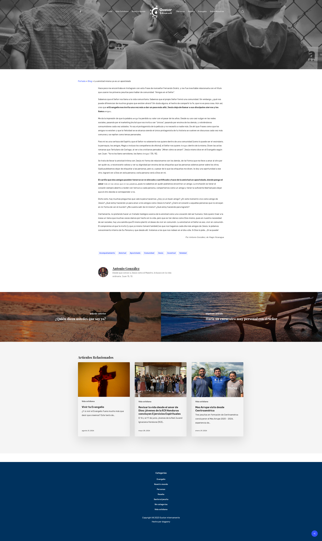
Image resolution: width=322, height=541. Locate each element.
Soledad (183, 253)
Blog (90, 81)
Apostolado (135, 253)
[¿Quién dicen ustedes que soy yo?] (80, 317)
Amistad (122, 253)
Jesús (160, 253)
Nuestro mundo (161, 484)
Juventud (171, 253)
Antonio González (125, 268)
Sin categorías (161, 504)
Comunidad (149, 253)
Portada (82, 81)
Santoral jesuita (161, 499)
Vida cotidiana (161, 58)
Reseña (161, 494)
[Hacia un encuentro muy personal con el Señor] (241, 317)
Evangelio (161, 479)
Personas (161, 489)
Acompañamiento (107, 253)
